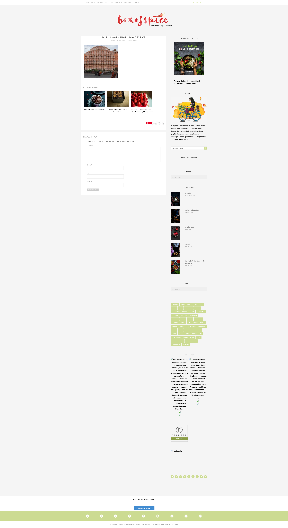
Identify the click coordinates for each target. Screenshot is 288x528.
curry (190, 319)
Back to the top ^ (171, 524)
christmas (201, 311)
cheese (197, 308)
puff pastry (176, 337)
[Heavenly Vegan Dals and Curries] (189, 76)
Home (87, 3)
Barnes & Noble (190, 84)
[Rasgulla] (175, 199)
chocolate (176, 311)
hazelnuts (183, 326)
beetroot (198, 304)
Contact (136, 3)
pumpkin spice (188, 337)
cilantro (184, 315)
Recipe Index (109, 3)
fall (189, 322)
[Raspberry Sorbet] (175, 233)
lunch (174, 333)
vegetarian (176, 344)
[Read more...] (184, 139)
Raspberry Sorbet (191, 227)
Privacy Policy (138, 524)
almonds (175, 304)
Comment (90, 146)
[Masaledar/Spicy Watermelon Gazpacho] (175, 267)
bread (174, 308)
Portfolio (118, 3)
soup (198, 337)
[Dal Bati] (175, 250)
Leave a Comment (132, 40)
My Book (100, 3)
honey (174, 330)
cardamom (188, 308)
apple (183, 304)
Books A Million (193, 81)
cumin (183, 319)
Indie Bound (179, 84)
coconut (175, 319)
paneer (194, 333)
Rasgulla (188, 193)
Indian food (196, 330)
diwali (183, 322)
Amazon (177, 81)
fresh (196, 322)
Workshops (128, 3)
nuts (188, 333)
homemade (202, 326)
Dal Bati (187, 244)
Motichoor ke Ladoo (192, 210)
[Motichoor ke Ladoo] (175, 216)
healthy (193, 326)
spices (174, 341)
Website (89, 181)
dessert (175, 322)
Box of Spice (144, 20)
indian (187, 330)
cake (180, 308)
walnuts (186, 344)
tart (188, 341)
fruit (202, 322)
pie (201, 333)
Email (89, 173)
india (180, 330)
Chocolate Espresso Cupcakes (94, 109)
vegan (194, 341)
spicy (181, 341)
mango (181, 333)
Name (89, 165)
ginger (174, 326)
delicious (198, 319)
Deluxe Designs (158, 524)
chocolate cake (188, 311)
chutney (175, 315)
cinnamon (193, 315)
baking (189, 304)
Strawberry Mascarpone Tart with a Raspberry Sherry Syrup (142, 110)
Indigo (184, 81)
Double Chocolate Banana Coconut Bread (118, 110)
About (93, 3)
